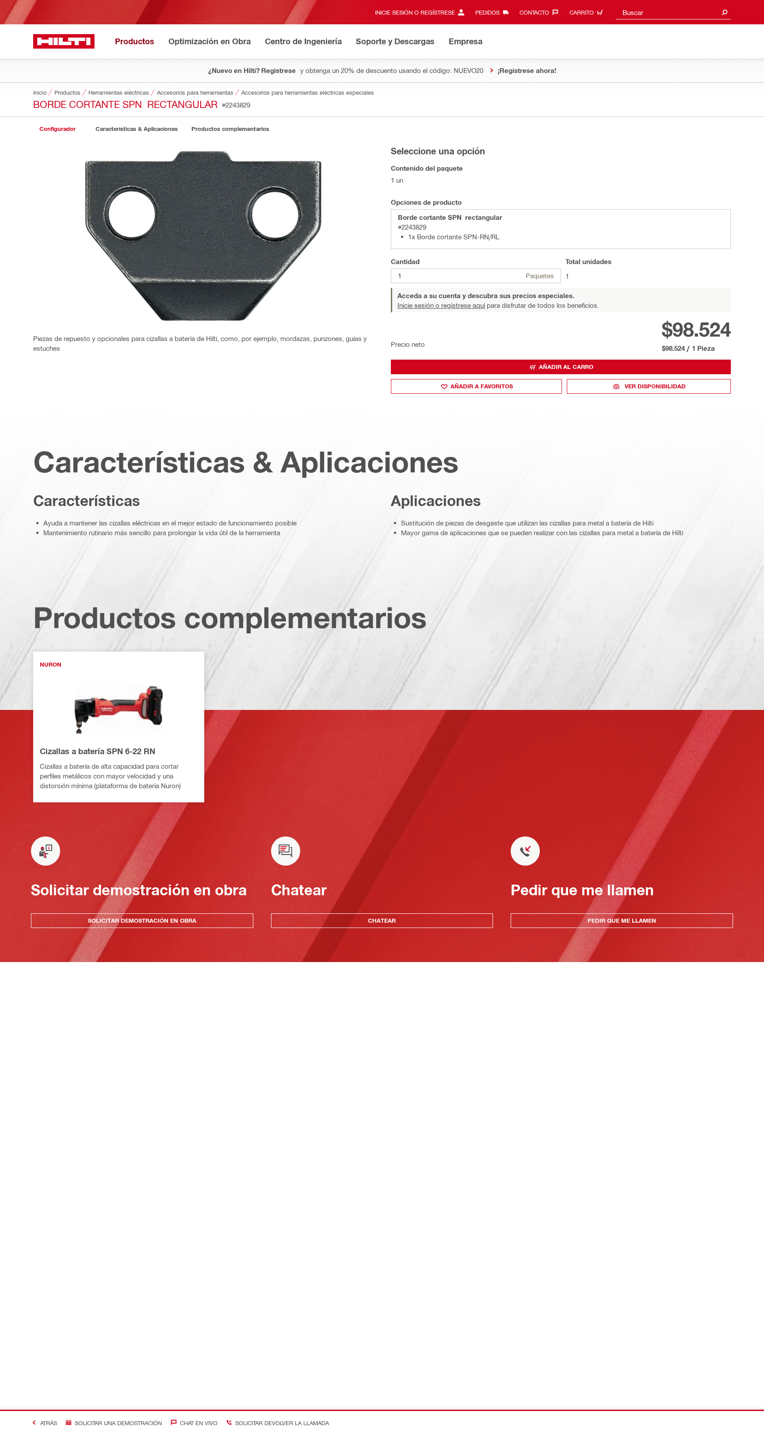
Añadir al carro (566, 366)
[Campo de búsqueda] (725, 12)
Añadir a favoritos (482, 386)
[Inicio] (64, 41)
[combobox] (673, 12)
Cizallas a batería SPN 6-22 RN (97, 751)
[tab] (57, 129)
